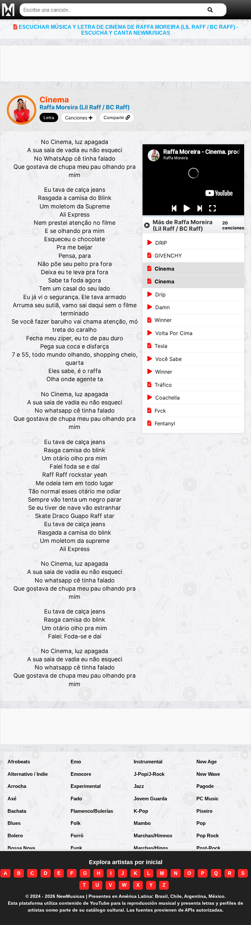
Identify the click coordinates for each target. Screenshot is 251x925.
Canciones (77, 117)
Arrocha (17, 786)
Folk (75, 823)
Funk (76, 848)
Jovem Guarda (150, 798)
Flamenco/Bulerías (92, 811)
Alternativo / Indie (28, 774)
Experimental (86, 786)
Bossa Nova (21, 848)
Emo (76, 761)
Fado (76, 798)
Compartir (115, 117)
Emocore (81, 774)
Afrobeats (19, 761)
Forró (77, 835)
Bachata (17, 811)
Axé (12, 798)
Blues (14, 823)
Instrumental (148, 761)
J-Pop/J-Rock (149, 774)
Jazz (139, 786)
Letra (48, 117)
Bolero (15, 835)
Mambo (142, 823)
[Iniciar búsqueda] (210, 10)
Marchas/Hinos (151, 848)
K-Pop (141, 811)
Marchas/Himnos (153, 835)
